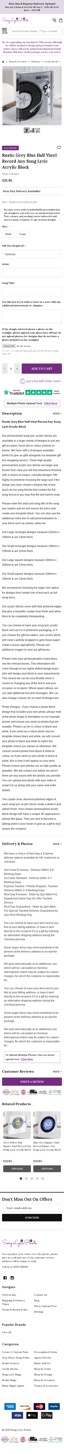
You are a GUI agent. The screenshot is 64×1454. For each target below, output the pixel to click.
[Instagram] (12, 1278)
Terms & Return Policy (15, 1309)
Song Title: (8, 283)
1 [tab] (21, 1178)
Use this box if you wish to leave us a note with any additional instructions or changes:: (31, 303)
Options (17, 1168)
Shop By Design (43, 1374)
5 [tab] (43, 1178)
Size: (6, 226)
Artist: (5, 264)
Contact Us (40, 1294)
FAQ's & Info (9, 1294)
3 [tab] (32, 1178)
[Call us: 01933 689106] (54, 20)
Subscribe (32, 1217)
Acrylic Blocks (10, 1368)
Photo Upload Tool (45, 1306)
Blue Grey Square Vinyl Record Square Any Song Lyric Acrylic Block (47, 1146)
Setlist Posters (10, 1363)
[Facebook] (5, 1278)
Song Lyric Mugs (11, 1374)
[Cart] (61, 20)
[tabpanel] (17, 1142)
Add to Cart (42, 368)
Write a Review (10, 173)
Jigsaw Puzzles (42, 1357)
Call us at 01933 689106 (15, 1266)
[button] (32, 392)
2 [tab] (26, 1178)
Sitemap (38, 1311)
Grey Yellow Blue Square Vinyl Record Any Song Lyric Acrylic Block (17, 1146)
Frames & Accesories (46, 1385)
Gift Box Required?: (14, 245)
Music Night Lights (13, 1385)
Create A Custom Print (15, 1352)
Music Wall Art (42, 1363)
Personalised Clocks (45, 1352)
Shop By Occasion (44, 1380)
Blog (36, 1300)
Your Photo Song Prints (16, 1357)
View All (6, 1332)
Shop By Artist (42, 1368)
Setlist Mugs (9, 1380)
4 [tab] (37, 1178)
